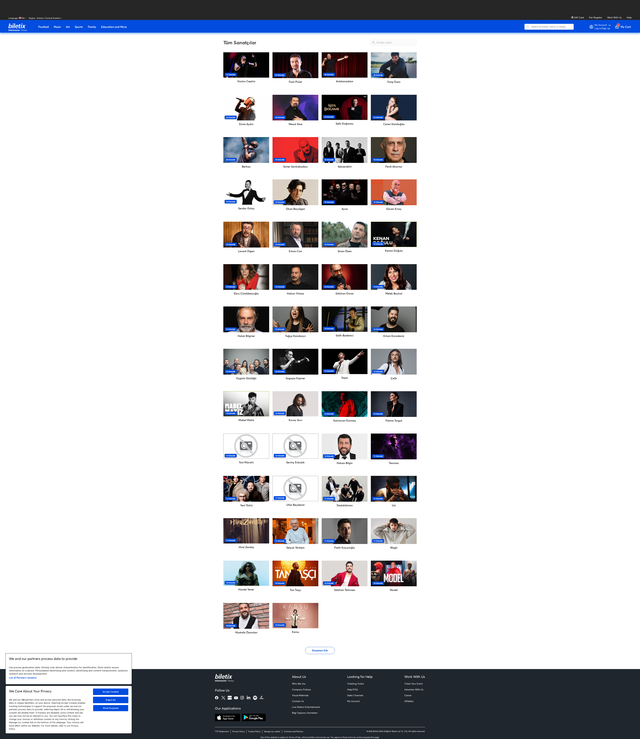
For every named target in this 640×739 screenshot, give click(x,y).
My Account (353, 701)
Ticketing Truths (355, 683)
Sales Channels (355, 695)
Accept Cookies (111, 691)
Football (43, 26)
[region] (68, 693)
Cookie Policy (254, 731)
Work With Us (614, 17)
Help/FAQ (352, 689)
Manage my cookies (272, 732)
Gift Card (578, 17)
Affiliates (409, 701)
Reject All (111, 699)
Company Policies (301, 689)
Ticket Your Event (413, 683)
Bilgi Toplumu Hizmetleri (305, 712)
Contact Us (298, 701)
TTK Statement (222, 731)
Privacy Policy (238, 731)
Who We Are (299, 683)
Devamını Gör (320, 650)
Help (629, 17)
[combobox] (551, 27)
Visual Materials (300, 695)
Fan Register (595, 17)
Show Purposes (111, 708)
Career (408, 695)
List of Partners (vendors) (23, 677)
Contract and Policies (293, 731)
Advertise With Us (413, 689)
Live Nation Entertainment (306, 707)
